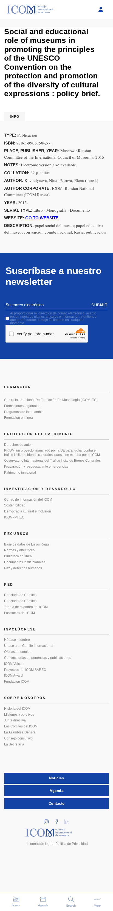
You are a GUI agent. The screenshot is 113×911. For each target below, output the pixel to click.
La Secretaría (14, 744)
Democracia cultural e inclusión (27, 511)
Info (14, 117)
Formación (17, 387)
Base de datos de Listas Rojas (26, 544)
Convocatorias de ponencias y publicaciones (37, 658)
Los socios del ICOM (19, 613)
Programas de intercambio (24, 412)
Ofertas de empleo (18, 652)
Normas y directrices (19, 550)
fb (58, 820)
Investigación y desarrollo (40, 489)
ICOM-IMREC (14, 517)
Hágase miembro (17, 640)
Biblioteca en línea (18, 556)
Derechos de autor (18, 445)
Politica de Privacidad (71, 844)
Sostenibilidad (15, 505)
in (48, 820)
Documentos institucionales (24, 562)
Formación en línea (18, 418)
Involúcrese (20, 629)
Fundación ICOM (16, 681)
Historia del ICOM (17, 708)
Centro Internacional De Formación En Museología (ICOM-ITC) (51, 400)
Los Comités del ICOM (21, 726)
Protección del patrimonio (38, 434)
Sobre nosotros (25, 698)
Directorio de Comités (20, 595)
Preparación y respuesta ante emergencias (36, 466)
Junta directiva (15, 720)
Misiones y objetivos (19, 715)
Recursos (16, 534)
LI (68, 820)
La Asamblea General (20, 732)
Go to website (41, 218)
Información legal (39, 844)
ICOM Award (13, 675)
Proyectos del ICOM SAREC (25, 670)
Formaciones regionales (22, 406)
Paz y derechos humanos (23, 568)
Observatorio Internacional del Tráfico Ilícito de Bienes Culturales (52, 460)
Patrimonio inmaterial (20, 472)
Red (8, 584)
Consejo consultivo (18, 738)
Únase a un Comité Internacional (28, 646)
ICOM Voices (13, 664)
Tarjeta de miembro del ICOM (26, 607)
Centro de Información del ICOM (28, 500)
